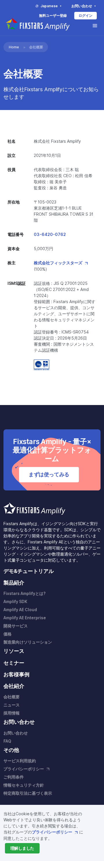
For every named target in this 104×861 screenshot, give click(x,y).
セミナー (13, 663)
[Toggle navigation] (95, 26)
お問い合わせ (82, 6)
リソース (13, 651)
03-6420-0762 (50, 234)
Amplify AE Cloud (20, 609)
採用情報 (11, 713)
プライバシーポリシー (52, 832)
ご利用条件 (13, 777)
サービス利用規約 (19, 761)
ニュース (11, 705)
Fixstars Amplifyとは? (24, 593)
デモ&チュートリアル (28, 571)
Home (14, 47)
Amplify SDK (15, 601)
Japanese (49, 6)
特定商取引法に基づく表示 (27, 793)
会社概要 (11, 697)
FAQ (7, 741)
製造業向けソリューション (27, 642)
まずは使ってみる (49, 474)
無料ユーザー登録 (53, 15)
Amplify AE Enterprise (24, 617)
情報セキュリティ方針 (23, 785)
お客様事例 (16, 674)
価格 (7, 634)
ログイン (85, 15)
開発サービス (15, 626)
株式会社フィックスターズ (58, 263)
